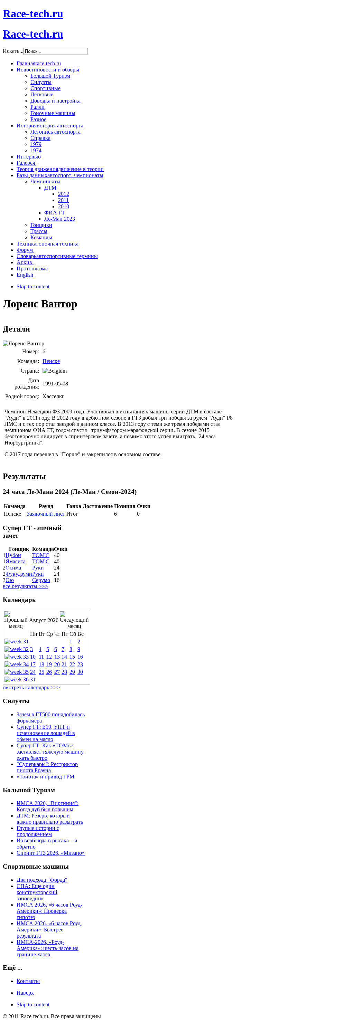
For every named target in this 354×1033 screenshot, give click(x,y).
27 (57, 672)
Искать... (13, 51)
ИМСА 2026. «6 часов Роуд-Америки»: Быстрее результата (49, 929)
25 (41, 672)
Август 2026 (43, 620)
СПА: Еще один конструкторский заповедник (37, 892)
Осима (13, 568)
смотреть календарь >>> (31, 687)
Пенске (51, 361)
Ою (10, 580)
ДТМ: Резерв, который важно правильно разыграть (50, 819)
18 (41, 664)
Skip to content (33, 286)
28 (64, 672)
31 (33, 679)
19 (49, 664)
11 (41, 657)
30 (80, 672)
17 (33, 664)
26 (49, 672)
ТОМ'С (40, 555)
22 (72, 664)
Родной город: (22, 396)
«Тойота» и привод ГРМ (45, 776)
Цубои (13, 555)
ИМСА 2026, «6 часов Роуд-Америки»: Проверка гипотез (49, 911)
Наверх (25, 993)
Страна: (30, 371)
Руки (38, 568)
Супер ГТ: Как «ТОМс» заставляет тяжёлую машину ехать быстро (50, 752)
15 (72, 657)
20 (57, 664)
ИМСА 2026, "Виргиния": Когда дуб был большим (47, 806)
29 (72, 672)
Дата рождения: (27, 383)
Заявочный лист (46, 514)
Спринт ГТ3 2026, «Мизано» (51, 853)
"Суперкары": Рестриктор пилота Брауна (47, 767)
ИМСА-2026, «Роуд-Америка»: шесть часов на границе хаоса (47, 948)
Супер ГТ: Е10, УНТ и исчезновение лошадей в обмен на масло (46, 733)
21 (64, 664)
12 (49, 657)
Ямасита (16, 561)
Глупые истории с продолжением (38, 831)
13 (57, 657)
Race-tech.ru (33, 13)
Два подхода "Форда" (42, 880)
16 (80, 657)
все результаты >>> (25, 586)
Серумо (41, 580)
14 (64, 657)
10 (33, 657)
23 (80, 664)
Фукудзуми (19, 574)
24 (33, 672)
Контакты (28, 981)
